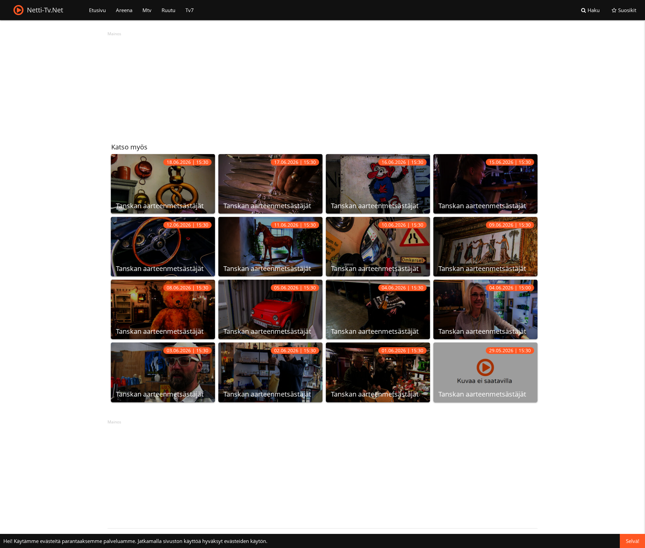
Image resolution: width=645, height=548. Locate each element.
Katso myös (129, 146)
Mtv (147, 10)
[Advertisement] (309, 86)
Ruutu (168, 10)
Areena (124, 10)
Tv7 (189, 10)
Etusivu (97, 10)
